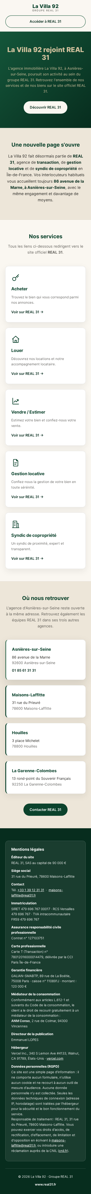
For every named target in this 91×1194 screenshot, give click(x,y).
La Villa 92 (45, 8)
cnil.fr (63, 1151)
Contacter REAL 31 (45, 809)
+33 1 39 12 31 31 (30, 890)
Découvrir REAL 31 (45, 107)
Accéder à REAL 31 (45, 21)
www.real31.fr (45, 1184)
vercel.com (55, 1059)
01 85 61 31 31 (24, 670)
